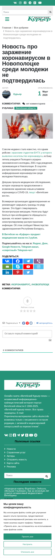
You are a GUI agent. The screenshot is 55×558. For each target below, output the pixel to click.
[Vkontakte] (7, 261)
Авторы (11, 456)
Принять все (27, 536)
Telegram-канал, (30, 247)
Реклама (11, 466)
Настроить (27, 544)
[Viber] (39, 261)
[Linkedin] (7, 272)
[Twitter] (28, 272)
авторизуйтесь (45, 323)
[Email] (7, 266)
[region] (27, 528)
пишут (32, 192)
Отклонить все (27, 552)
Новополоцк (41, 284)
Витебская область (26, 108)
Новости (11, 449)
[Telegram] (28, 261)
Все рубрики (21, 28)
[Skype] (18, 266)
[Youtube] (28, 266)
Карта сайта (13, 463)
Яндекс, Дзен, (40, 243)
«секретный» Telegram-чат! (17, 250)
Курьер (17, 94)
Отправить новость (17, 459)
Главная (6, 28)
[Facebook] (18, 261)
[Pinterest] (18, 272)
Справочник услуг (16, 452)
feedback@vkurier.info (36, 413)
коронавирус (21, 284)
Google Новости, (11, 247)
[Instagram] (39, 266)
